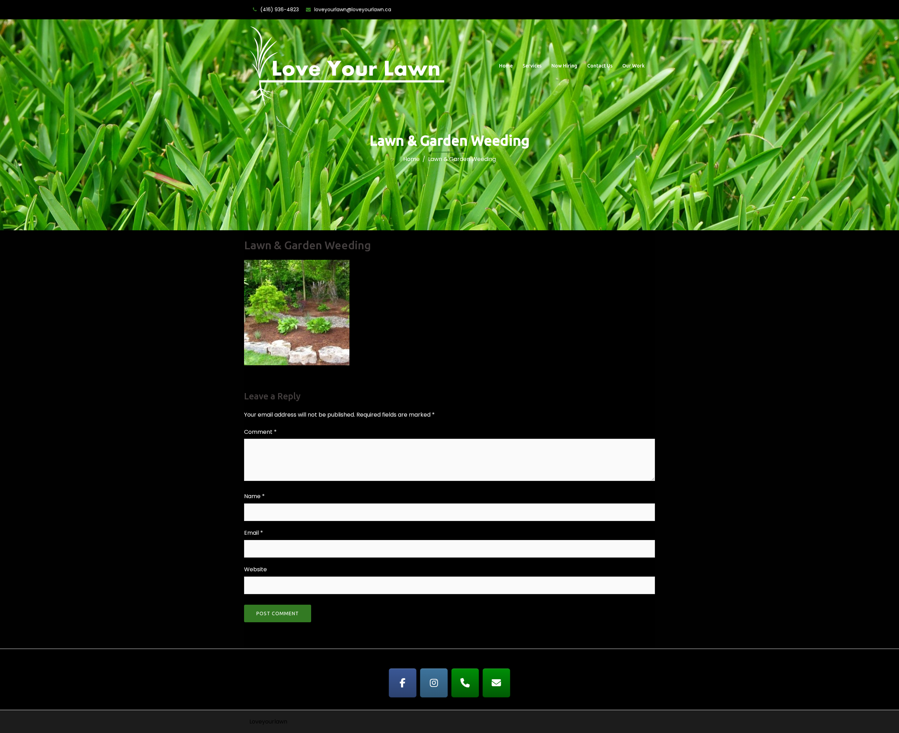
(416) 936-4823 (279, 9)
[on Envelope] (497, 682)
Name (254, 496)
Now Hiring (564, 66)
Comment (260, 432)
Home (506, 66)
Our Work (633, 66)
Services (532, 66)
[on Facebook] (403, 682)
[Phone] (465, 682)
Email (253, 533)
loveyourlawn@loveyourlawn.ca (352, 9)
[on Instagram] (434, 682)
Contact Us (599, 66)
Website (255, 569)
